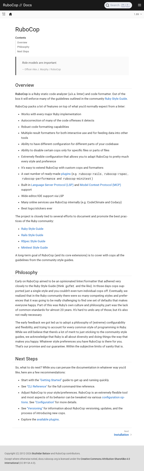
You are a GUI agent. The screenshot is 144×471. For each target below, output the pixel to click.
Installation (121, 434)
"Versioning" (35, 408)
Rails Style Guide (32, 235)
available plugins (48, 419)
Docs (27, 5)
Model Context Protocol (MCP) (100, 185)
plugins (66, 174)
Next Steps (23, 51)
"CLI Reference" (37, 386)
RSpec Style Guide (33, 241)
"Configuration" (44, 402)
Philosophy (23, 46)
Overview (22, 42)
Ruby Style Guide (116, 98)
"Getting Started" (51, 380)
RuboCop (10, 5)
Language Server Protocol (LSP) (52, 185)
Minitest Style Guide (34, 247)
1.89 (136, 14)
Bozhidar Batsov (41, 453)
